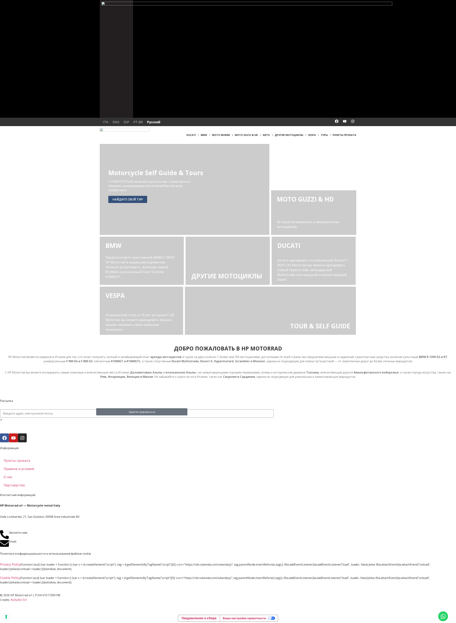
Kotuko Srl (19, 599)
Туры (324, 135)
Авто (266, 135)
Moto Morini (221, 135)
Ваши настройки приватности (244, 618)
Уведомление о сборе (199, 618)
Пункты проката (344, 135)
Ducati (191, 135)
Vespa (312, 135)
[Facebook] (336, 121)
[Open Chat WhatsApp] (443, 616)
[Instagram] (352, 121)
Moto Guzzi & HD (246, 135)
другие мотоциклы (289, 135)
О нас (8, 477)
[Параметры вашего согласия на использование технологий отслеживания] (6, 616)
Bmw (204, 135)
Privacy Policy (10, 564)
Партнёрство (14, 485)
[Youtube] (344, 121)
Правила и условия (19, 469)
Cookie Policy (10, 578)
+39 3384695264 (40, 532)
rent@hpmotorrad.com (35, 541)
